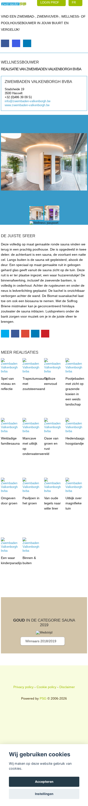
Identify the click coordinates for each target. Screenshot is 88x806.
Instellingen (44, 794)
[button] (83, 162)
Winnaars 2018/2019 (41, 641)
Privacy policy (23, 687)
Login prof (50, 2)
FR (74, 2)
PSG (43, 698)
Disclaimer (67, 687)
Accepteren (44, 782)
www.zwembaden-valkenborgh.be (27, 105)
